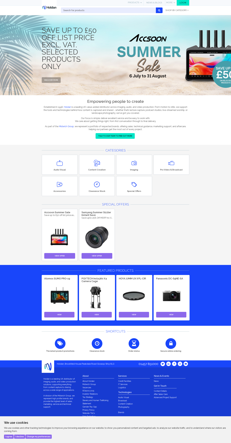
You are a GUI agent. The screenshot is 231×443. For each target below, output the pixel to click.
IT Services (123, 384)
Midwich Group (66, 126)
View (59, 315)
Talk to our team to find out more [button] (115, 136)
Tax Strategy (87, 397)
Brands (121, 412)
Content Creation (125, 404)
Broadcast (122, 401)
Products (133, 2)
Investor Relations (90, 394)
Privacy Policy (88, 410)
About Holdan (88, 381)
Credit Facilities (124, 381)
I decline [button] (19, 437)
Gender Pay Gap (89, 407)
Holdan (67, 107)
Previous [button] (6, 55)
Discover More (51, 80)
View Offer (60, 256)
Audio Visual (123, 397)
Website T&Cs (88, 413)
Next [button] (225, 55)
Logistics (122, 387)
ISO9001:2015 (88, 391)
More (169, 2)
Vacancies (86, 387)
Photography (123, 407)
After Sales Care (161, 394)
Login (183, 2)
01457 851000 (148, 364)
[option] (115, 55)
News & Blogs (154, 2)
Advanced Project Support (165, 397)
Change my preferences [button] (38, 437)
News (156, 381)
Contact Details (160, 391)
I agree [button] (8, 437)
